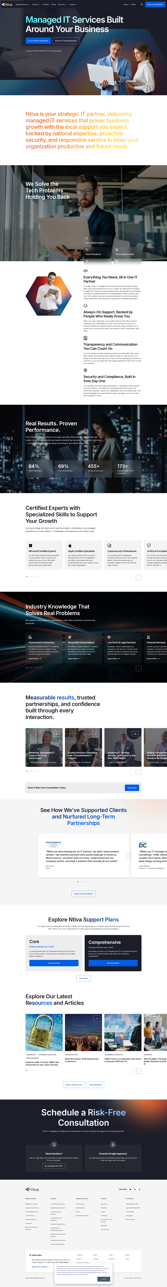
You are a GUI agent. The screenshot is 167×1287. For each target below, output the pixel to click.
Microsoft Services (31, 1219)
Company (103, 1198)
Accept (104, 1279)
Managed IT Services (32, 1204)
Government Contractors (58, 1204)
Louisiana (95, 1259)
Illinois (111, 1255)
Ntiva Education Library (82, 1215)
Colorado (79, 1255)
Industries (53, 1198)
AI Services (29, 1223)
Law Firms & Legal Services (56, 1213)
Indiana (127, 1255)
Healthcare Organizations (58, 1224)
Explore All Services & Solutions (32, 1228)
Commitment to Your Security (106, 1221)
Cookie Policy (137, 1278)
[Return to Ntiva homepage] (32, 1189)
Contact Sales (130, 1211)
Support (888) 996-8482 (133, 1208)
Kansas (79, 1259)
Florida (95, 1255)
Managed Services (31, 1198)
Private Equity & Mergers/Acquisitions (57, 1229)
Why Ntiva (104, 1208)
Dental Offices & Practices (58, 1240)
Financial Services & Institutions (56, 1219)
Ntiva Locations (130, 1219)
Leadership (104, 1215)
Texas (127, 1259)
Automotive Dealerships (57, 1244)
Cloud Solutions (30, 1215)
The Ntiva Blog (80, 1204)
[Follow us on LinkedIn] (135, 1189)
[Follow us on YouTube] (130, 1189)
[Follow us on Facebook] (139, 1189)
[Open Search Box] (142, 4)
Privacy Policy (84, 1274)
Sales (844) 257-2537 (132, 1204)
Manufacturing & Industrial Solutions (58, 1235)
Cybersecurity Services (32, 1208)
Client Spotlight (80, 1208)
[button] (26, 576)
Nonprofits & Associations (58, 1208)
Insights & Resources (82, 1198)
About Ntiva (104, 1204)
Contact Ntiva (130, 1198)
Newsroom (104, 1225)
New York (112, 1259)
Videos (78, 1211)
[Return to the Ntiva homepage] (7, 4)
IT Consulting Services (32, 1211)
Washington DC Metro (83, 1263)
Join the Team (105, 1229)
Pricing (103, 1211)
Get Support (129, 1215)
